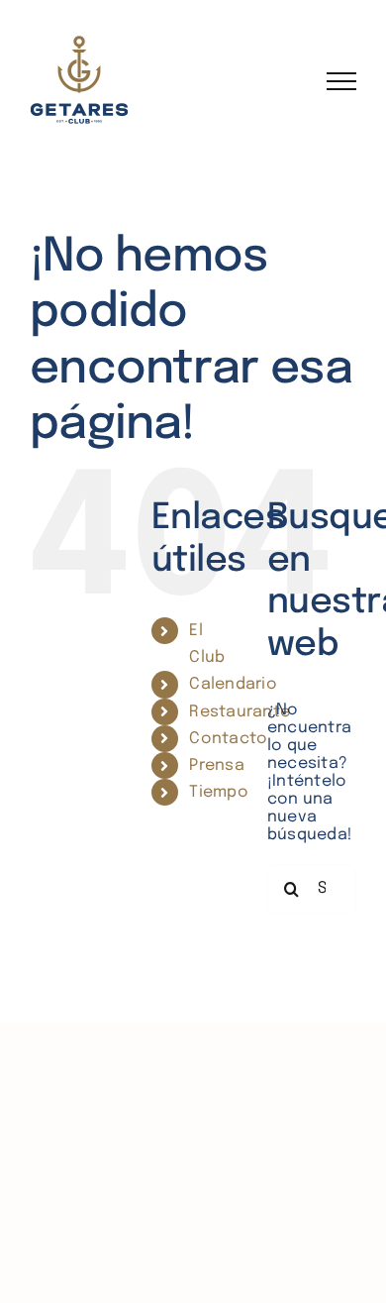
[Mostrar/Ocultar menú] (341, 81)
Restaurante (239, 712)
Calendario (232, 684)
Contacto (228, 738)
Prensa (216, 765)
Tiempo (218, 792)
